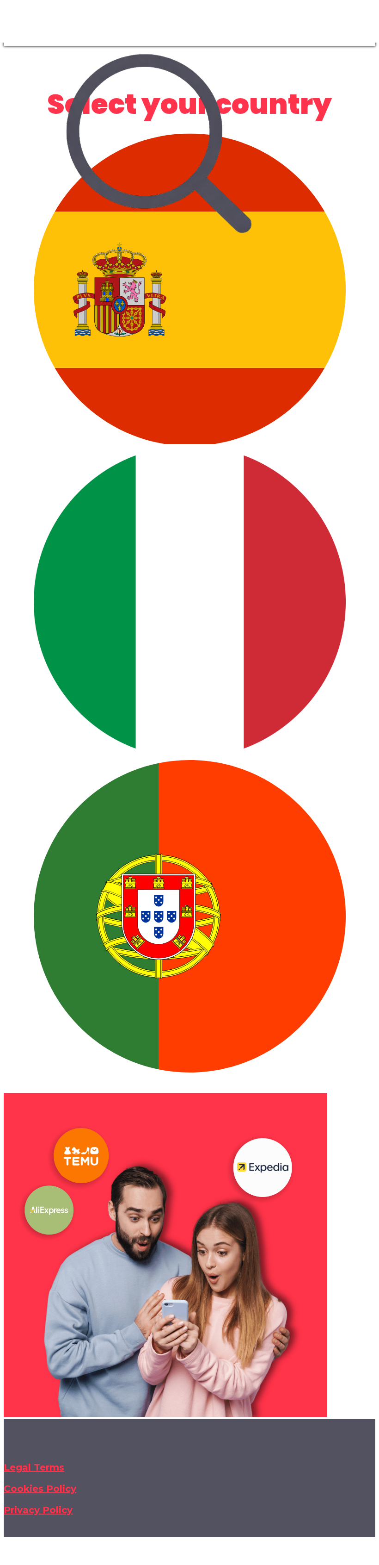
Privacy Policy (38, 1509)
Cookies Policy (40, 1488)
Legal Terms (34, 1467)
